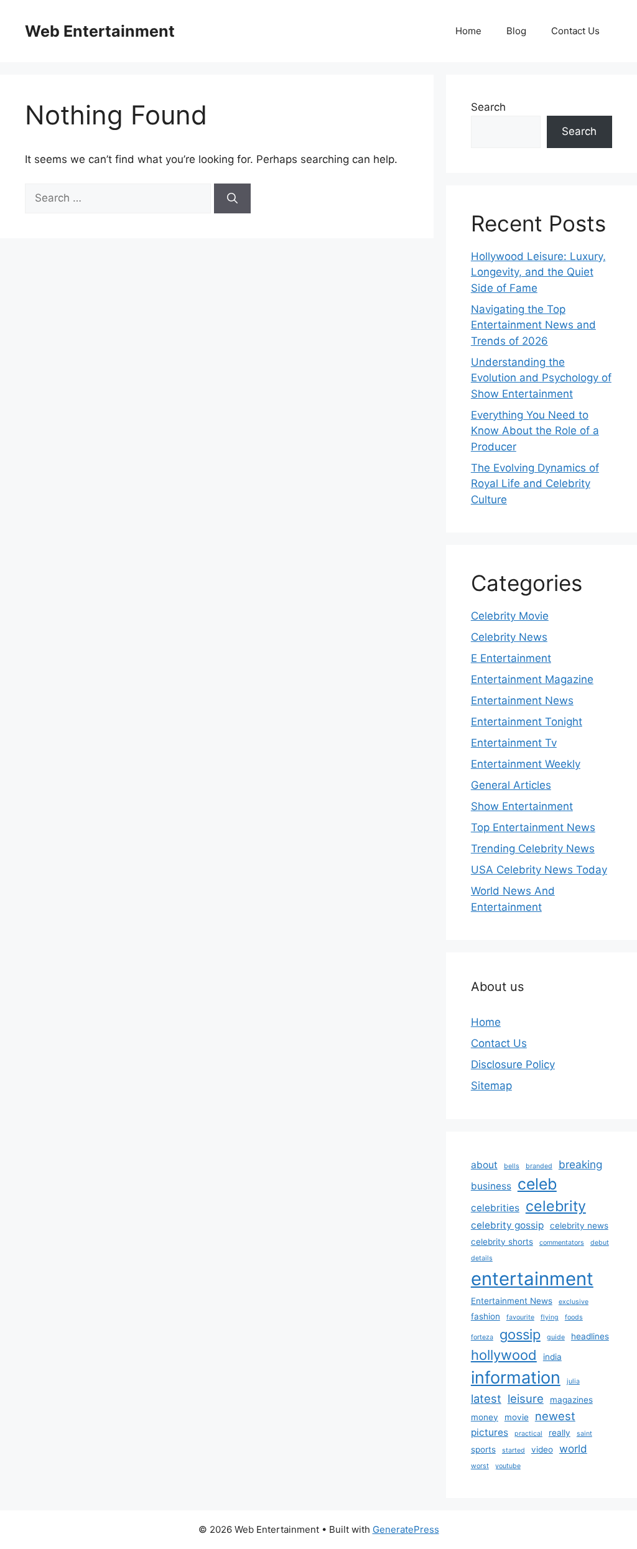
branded (539, 1166)
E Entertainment (511, 658)
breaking (580, 1164)
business (491, 1186)
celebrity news (579, 1225)
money (484, 1417)
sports (483, 1449)
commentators (561, 1243)
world (573, 1448)
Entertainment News (522, 700)
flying (550, 1317)
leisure (526, 1398)
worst (480, 1466)
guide (556, 1337)
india (552, 1357)
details (482, 1258)
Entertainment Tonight (526, 721)
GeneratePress (406, 1529)
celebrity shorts (502, 1242)
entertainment (532, 1279)
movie (516, 1417)
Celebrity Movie (510, 616)
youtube (508, 1466)
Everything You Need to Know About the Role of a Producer (535, 431)
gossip (520, 1334)
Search (488, 107)
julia (573, 1381)
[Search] (232, 198)
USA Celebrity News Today (539, 869)
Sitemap (491, 1085)
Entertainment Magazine (532, 679)
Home (468, 31)
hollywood (504, 1355)
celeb (537, 1184)
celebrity (556, 1206)
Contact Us (575, 31)
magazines (571, 1400)
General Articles (511, 785)
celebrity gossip (507, 1225)
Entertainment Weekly (525, 764)
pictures (489, 1432)
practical (528, 1434)
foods (574, 1317)
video (542, 1449)
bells (511, 1166)
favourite (520, 1317)
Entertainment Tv (514, 743)
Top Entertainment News (533, 827)
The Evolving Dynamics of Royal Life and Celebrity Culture (535, 484)
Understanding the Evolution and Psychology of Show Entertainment (541, 378)
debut (599, 1243)
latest (486, 1398)
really (559, 1433)
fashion (485, 1316)
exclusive (573, 1302)
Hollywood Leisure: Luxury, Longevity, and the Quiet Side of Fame (538, 272)
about (484, 1165)
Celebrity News (509, 637)
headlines (590, 1336)
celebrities (495, 1208)
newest (555, 1416)
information (515, 1377)
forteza (482, 1337)
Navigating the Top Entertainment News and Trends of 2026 (533, 325)
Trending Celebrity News (533, 848)
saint (584, 1434)
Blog (516, 31)
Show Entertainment (522, 806)
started (513, 1450)
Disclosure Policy (513, 1064)
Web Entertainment (100, 31)
